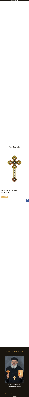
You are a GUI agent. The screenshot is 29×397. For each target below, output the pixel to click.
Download (4, 196)
